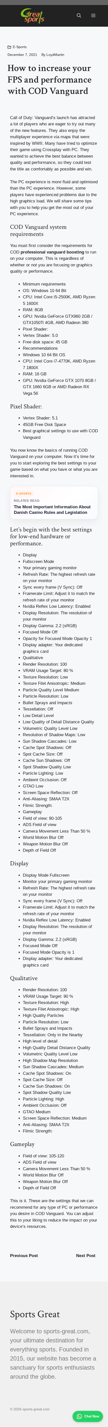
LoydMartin (55, 55)
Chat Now (91, 1416)
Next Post (85, 1255)
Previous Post (24, 1255)
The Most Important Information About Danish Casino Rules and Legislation (52, 510)
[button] (79, 15)
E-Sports (20, 47)
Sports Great (35, 1314)
